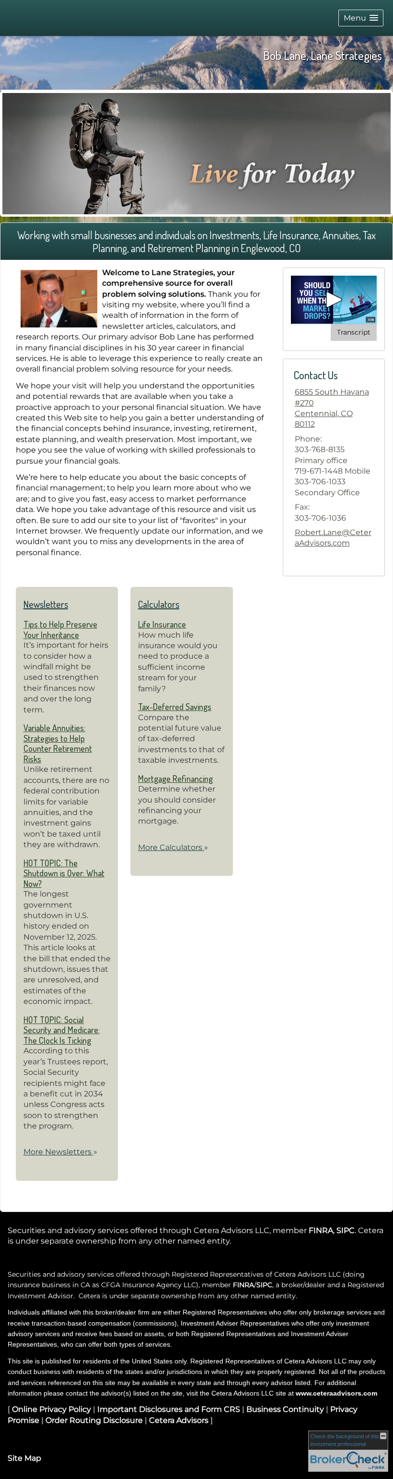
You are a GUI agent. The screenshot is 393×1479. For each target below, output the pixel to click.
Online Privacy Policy (51, 1409)
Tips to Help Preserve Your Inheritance (60, 629)
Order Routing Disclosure (94, 1420)
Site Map (24, 1458)
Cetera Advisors (178, 1420)
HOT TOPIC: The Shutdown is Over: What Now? (63, 873)
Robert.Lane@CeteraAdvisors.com (333, 537)
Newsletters (45, 604)
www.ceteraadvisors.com (336, 1393)
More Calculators (173, 847)
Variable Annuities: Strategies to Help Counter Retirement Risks (57, 743)
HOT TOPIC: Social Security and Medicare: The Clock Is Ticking (61, 1030)
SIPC (345, 1230)
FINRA (321, 1230)
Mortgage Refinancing (175, 778)
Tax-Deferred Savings (174, 706)
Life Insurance (162, 624)
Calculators (158, 604)
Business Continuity (285, 1409)
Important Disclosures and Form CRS (168, 1409)
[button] (360, 18)
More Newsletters (60, 1151)
